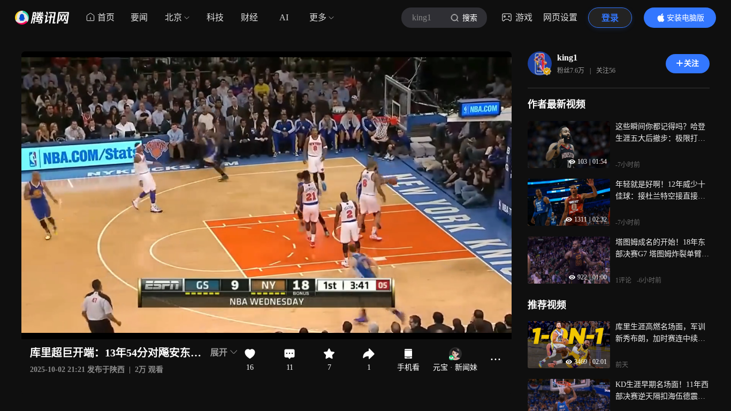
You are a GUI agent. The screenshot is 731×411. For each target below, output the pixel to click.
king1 (567, 57)
